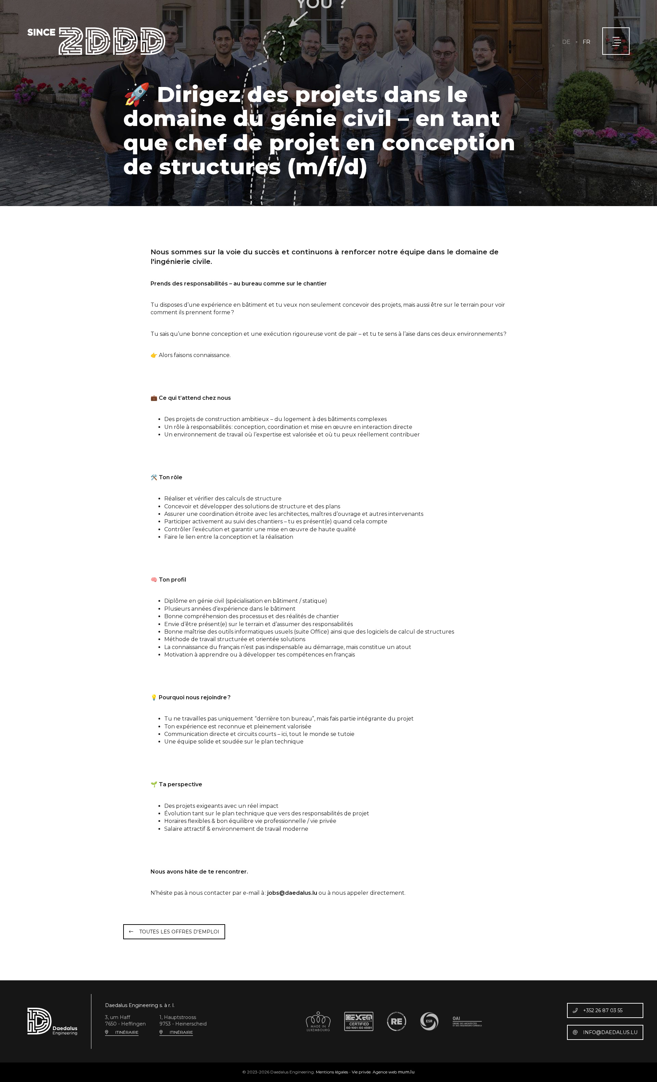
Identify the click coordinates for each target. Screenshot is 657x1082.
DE (566, 42)
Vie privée (361, 1071)
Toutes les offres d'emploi (179, 932)
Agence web (385, 1071)
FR (586, 42)
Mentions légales (332, 1071)
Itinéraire (127, 1032)
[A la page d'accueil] (96, 41)
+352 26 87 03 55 (602, 1010)
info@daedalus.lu (610, 1032)
